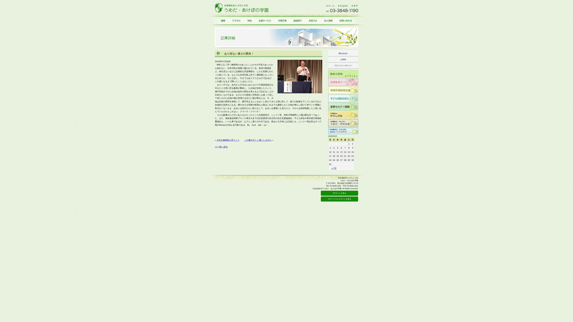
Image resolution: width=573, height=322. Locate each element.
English (343, 5)
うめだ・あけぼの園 (242, 7)
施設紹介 (297, 21)
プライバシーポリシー (343, 66)
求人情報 (328, 21)
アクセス (236, 21)
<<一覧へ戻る (221, 147)
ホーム (330, 5)
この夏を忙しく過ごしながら (258, 140)
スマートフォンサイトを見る (339, 199)
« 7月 (333, 168)
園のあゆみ (343, 53)
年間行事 (282, 21)
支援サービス (264, 21)
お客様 (343, 59)
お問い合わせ (347, 21)
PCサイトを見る (339, 193)
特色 (249, 21)
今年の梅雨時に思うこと (228, 140)
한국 (354, 5)
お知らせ (313, 21)
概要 (222, 21)
